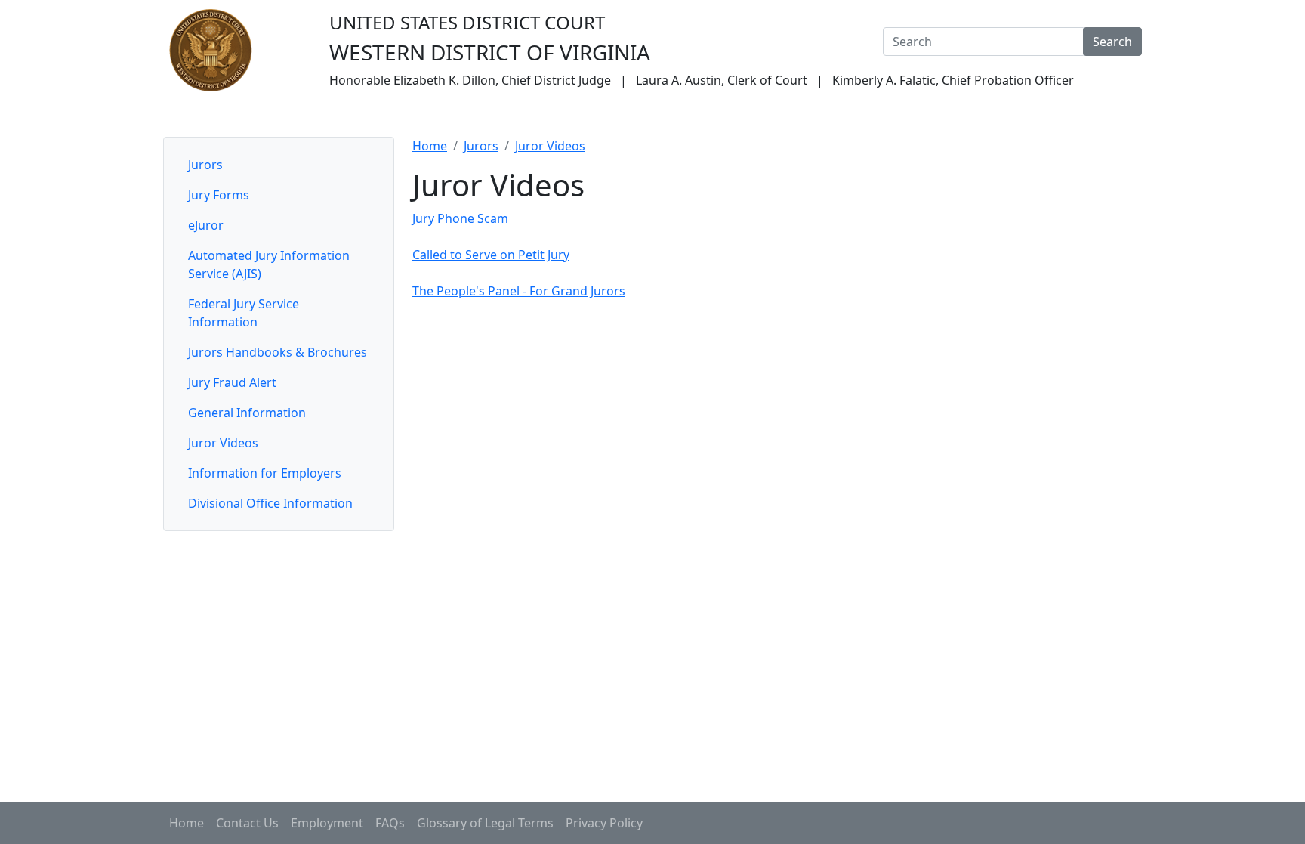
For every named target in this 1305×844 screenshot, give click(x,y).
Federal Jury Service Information (243, 312)
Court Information (257, 115)
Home (175, 115)
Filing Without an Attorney (598, 115)
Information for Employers (264, 473)
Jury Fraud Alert (232, 382)
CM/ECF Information (809, 115)
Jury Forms (218, 195)
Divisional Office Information (270, 503)
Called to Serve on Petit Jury (490, 254)
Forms (712, 115)
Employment (327, 823)
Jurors (407, 115)
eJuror (206, 225)
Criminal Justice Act (943, 115)
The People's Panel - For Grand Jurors (518, 291)
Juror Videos (223, 442)
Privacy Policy (604, 823)
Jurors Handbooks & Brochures (277, 352)
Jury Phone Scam (460, 218)
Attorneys (474, 115)
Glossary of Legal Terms (485, 823)
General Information (247, 412)
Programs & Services (1078, 115)
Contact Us (247, 823)
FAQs (390, 823)
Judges (350, 115)
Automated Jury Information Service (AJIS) (269, 264)
